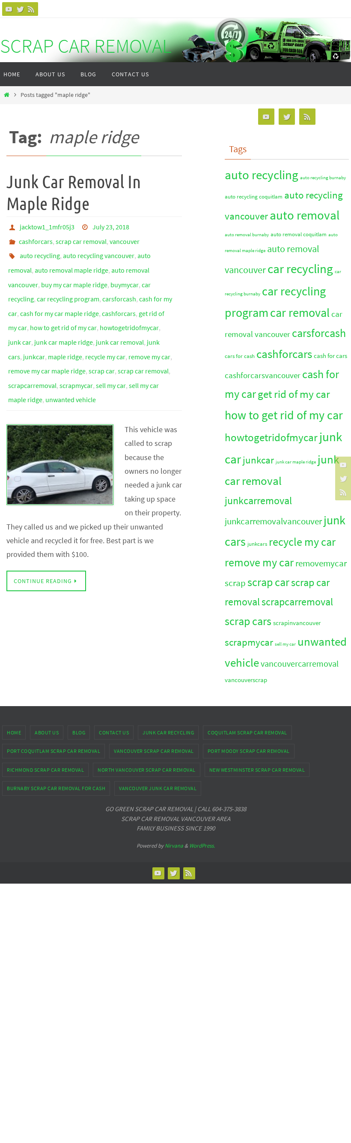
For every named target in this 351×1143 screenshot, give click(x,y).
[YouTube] (9, 9)
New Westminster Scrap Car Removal (257, 770)
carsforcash (119, 286)
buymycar (124, 274)
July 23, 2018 (110, 226)
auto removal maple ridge (71, 262)
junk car (19, 322)
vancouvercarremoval (300, 664)
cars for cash (240, 356)
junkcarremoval (258, 500)
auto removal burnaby (247, 235)
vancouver (125, 238)
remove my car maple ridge (47, 346)
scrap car (102, 346)
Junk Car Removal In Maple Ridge (73, 193)
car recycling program (68, 286)
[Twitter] (20, 9)
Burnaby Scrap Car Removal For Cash (56, 788)
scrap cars (248, 621)
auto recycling (40, 250)
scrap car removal (81, 238)
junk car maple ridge (63, 322)
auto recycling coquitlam (254, 196)
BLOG (78, 732)
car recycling (300, 269)
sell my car (111, 358)
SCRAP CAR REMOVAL (85, 45)
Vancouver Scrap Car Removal (154, 751)
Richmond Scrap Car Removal (45, 770)
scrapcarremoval (32, 358)
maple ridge (65, 334)
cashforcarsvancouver (262, 375)
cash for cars (330, 356)
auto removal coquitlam (299, 234)
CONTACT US (114, 732)
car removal (300, 312)
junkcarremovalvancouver (273, 521)
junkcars (257, 543)
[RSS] (31, 9)
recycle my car (105, 334)
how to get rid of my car (63, 310)
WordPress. (202, 845)
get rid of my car (294, 394)
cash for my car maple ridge (59, 298)
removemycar (321, 563)
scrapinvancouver (297, 623)
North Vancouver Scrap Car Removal (147, 770)
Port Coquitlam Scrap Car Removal (53, 751)
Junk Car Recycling (168, 732)
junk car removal (120, 322)
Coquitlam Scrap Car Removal (247, 732)
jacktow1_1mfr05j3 (47, 226)
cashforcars (36, 238)
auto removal (304, 215)
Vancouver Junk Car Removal (157, 788)
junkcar (34, 334)
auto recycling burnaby (323, 177)
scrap (235, 583)
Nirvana (174, 845)
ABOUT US (47, 732)
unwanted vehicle (70, 370)
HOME (14, 732)
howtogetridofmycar (129, 310)
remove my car (149, 334)
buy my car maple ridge (74, 274)
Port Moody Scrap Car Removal (249, 751)
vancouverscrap (246, 680)
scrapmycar (76, 358)
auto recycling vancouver (98, 250)
